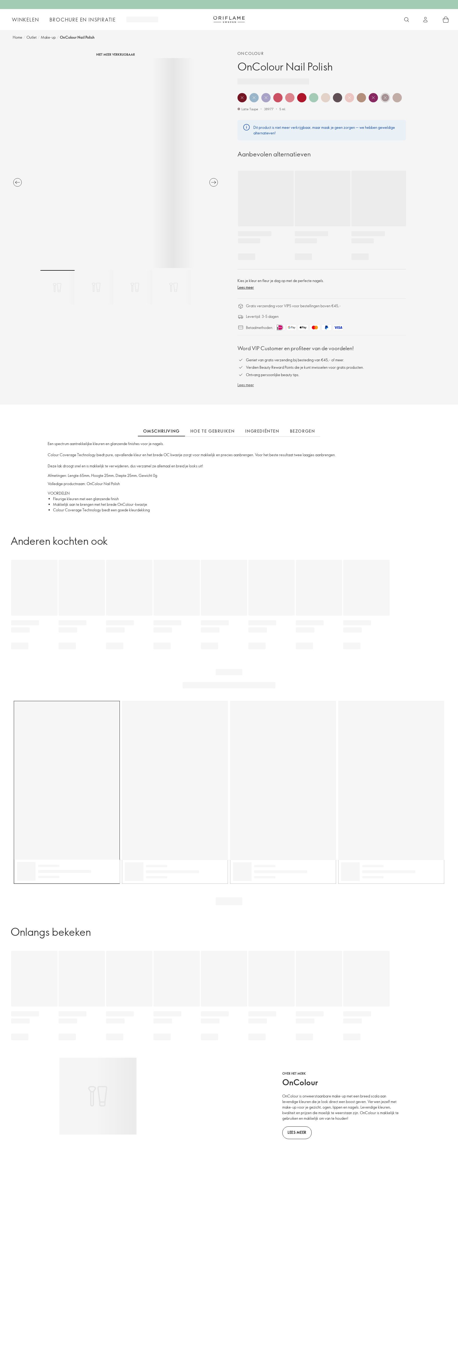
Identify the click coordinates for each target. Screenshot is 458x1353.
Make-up (48, 37)
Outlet (32, 37)
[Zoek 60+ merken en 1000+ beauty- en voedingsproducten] (407, 20)
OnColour (250, 53)
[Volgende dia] (213, 182)
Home (17, 37)
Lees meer (245, 287)
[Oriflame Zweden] (229, 19)
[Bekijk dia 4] (173, 287)
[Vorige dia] (17, 182)
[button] (242, 97)
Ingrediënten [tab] (262, 431)
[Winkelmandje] (445, 19)
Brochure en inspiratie (83, 19)
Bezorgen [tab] (302, 431)
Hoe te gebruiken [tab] (212, 431)
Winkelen (25, 19)
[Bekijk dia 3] (135, 287)
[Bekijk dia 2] (96, 287)
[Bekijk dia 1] (57, 287)
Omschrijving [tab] (161, 431)
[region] (116, 163)
